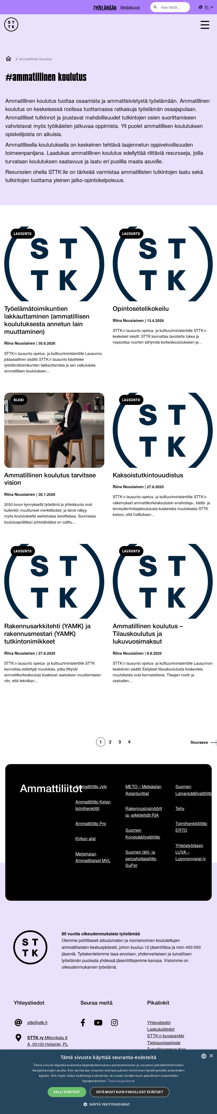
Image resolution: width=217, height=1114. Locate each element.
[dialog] (108, 1082)
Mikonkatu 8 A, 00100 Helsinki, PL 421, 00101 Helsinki (41, 1044)
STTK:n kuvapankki (165, 1036)
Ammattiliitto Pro (90, 823)
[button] (108, 1104)
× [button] (211, 1056)
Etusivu (9, 59)
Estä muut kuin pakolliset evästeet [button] (129, 1092)
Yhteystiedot (158, 1022)
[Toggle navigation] (205, 24)
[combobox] (170, 7)
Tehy (179, 808)
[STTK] (11, 24)
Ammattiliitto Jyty (91, 786)
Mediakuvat (130, 7)
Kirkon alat (85, 838)
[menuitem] (209, 7)
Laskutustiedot (160, 1029)
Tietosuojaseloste (163, 1042)
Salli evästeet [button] (67, 1092)
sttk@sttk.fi (37, 1022)
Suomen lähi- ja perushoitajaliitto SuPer (140, 858)
